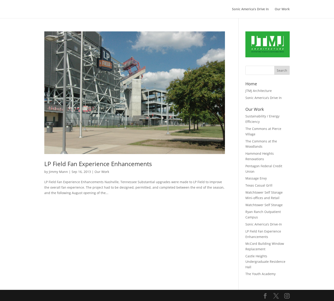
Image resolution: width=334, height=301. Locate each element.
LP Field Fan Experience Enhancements (98, 164)
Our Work (282, 9)
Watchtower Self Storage (264, 205)
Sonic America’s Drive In (250, 9)
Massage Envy (256, 178)
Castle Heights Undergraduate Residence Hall (265, 261)
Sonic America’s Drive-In (263, 224)
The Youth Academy (260, 274)
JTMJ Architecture (258, 91)
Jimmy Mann (58, 171)
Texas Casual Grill (258, 185)
